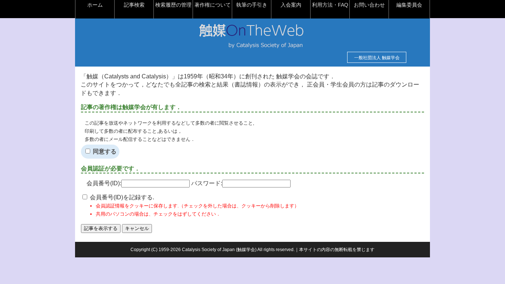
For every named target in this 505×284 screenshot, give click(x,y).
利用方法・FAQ (330, 5)
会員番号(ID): (104, 183)
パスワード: (206, 183)
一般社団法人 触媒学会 (377, 57)
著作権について (212, 5)
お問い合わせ (369, 5)
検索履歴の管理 (173, 5)
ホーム (95, 5)
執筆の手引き (251, 5)
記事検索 (134, 5)
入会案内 (291, 5)
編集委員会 (409, 5)
